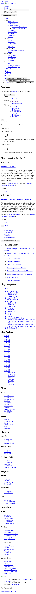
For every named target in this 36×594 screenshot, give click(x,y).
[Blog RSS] (15, 591)
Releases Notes (12, 32)
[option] (19, 138)
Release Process (9, 530)
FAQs (10, 63)
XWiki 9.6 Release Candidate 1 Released (16, 199)
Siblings (16, 108)
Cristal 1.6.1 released (13, 277)
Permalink (4, 185)
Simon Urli (14, 91)
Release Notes (8, 402)
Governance (8, 516)
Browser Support (9, 523)
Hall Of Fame (8, 521)
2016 (7, 354)
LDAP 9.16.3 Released (13, 280)
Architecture (8, 462)
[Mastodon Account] (5, 591)
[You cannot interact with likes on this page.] (2, 226)
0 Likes (6, 226)
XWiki (10, 40)
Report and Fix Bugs (10, 570)
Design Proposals (9, 539)
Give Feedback (8, 565)
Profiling (7, 554)
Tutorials (10, 316)
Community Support (14, 65)
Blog (5, 80)
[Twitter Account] (11, 591)
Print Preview (18, 103)
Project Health (8, 518)
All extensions (8, 491)
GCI (12, 304)
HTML (6, 149)
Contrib (14, 296)
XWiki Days (12, 328)
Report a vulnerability (10, 571)
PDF (5, 136)
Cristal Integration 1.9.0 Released (16, 268)
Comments (17, 110)
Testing (6, 551)
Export (16, 101)
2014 (7, 351)
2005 (6, 336)
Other (10, 308)
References (11, 33)
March (11, 376)
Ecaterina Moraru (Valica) (14, 214)
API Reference (8, 466)
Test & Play (7, 563)
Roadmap (11, 30)
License (10, 37)
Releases (28, 183)
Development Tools (10, 535)
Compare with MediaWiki (19, 28)
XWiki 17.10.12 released (14, 264)
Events (13, 303)
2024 (7, 367)
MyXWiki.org (12, 299)
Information (17, 115)
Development (12, 57)
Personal (10, 309)
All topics (7, 441)
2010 (7, 344)
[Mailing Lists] (13, 591)
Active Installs (12, 35)
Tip (9, 314)
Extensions (11, 42)
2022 (7, 364)
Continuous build (9, 549)
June (11, 381)
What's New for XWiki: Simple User (22, 326)
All (7, 288)
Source (16, 106)
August (11, 384)
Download (7, 68)
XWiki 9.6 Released (8, 167)
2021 (7, 362)
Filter (2, 128)
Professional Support (14, 67)
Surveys (10, 313)
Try (5, 70)
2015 (7, 352)
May (11, 379)
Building (7, 547)
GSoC (13, 306)
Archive (6, 82)
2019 (7, 359)
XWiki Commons (9, 503)
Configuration (8, 453)
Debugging (7, 552)
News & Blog (12, 23)
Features (14, 293)
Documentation (8, 421)
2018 (7, 357)
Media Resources (9, 409)
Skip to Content (5, 1)
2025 (7, 369)
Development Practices (11, 534)
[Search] (10, 10)
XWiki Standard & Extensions (17, 50)
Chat (5, 426)
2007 (7, 339)
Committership (8, 520)
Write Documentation (10, 568)
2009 (7, 342)
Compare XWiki (13, 25)
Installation (7, 452)
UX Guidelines (8, 537)
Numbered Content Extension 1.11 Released (19, 271)
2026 (7, 371)
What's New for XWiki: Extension (22, 324)
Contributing (8, 561)
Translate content (9, 566)
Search (6, 10)
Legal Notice (8, 411)
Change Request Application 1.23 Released (19, 274)
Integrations (11, 298)
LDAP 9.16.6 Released (13, 261)
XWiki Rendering (9, 501)
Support (6, 419)
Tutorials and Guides (10, 467)
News (10, 301)
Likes (15, 116)
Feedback (11, 60)
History (16, 113)
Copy (15, 98)
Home (6, 18)
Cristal (10, 52)
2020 (7, 361)
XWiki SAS (15, 584)
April (11, 377)
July (10, 382)
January (11, 372)
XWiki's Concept (13, 22)
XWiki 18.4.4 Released (13, 258)
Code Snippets (12, 43)
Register (6, 6)
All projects (11, 47)
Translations (11, 58)
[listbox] (18, 142)
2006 (6, 337)
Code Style (7, 532)
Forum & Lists (8, 424)
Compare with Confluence (19, 27)
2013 (7, 349)
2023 (7, 366)
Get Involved (12, 55)
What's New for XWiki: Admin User (22, 319)
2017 (7, 356)
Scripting (7, 464)
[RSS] (5, 288)
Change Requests (9, 237)
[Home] (5, 78)
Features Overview (10, 443)
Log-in (6, 8)
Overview (7, 479)
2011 (7, 346)
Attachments (17, 111)
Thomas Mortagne (12, 183)
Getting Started (8, 439)
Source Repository (9, 546)
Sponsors (7, 428)
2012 (7, 347)
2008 (7, 341)
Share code (7, 573)
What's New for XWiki (15, 318)
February (12, 374)
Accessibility (8, 412)
